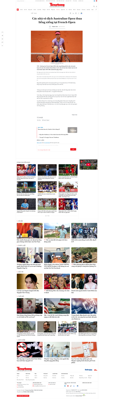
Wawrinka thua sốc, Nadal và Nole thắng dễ (49, 129)
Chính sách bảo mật (87, 382)
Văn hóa (70, 9)
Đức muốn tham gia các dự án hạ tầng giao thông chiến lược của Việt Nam (29, 241)
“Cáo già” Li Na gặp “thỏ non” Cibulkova (49, 137)
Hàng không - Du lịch (83, 377)
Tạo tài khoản (47, 142)
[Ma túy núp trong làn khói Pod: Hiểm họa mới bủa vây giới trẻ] (30, 349)
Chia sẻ (2, 35)
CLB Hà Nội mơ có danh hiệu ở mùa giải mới (46, 194)
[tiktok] (71, 386)
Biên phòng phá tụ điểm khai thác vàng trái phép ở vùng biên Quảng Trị (83, 265)
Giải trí (74, 9)
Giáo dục (78, 9)
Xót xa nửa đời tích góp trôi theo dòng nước (55, 241)
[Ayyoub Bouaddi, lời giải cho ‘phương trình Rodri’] (26, 204)
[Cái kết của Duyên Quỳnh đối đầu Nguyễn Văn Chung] (30, 281)
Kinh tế (25, 9)
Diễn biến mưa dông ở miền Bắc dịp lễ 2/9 (83, 241)
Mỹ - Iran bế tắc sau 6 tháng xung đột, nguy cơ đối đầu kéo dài (56, 316)
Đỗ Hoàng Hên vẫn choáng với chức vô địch (57, 291)
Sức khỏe (39, 9)
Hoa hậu (88, 9)
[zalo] (74, 386)
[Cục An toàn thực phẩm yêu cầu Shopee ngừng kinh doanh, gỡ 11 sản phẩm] (84, 349)
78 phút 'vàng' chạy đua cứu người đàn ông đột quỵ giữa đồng (56, 360)
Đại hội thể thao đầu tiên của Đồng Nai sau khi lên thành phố (25, 194)
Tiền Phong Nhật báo (50, 0)
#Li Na (38, 120)
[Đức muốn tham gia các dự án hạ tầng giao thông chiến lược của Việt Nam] (30, 230)
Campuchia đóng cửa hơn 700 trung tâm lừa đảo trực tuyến (67, 334)
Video (92, 9)
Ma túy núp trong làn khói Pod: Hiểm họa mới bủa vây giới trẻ (29, 360)
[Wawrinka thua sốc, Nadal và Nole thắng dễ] (72, 130)
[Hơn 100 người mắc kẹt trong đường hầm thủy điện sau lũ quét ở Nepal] (88, 326)
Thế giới (43, 9)
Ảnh (35, 373)
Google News (81, 13)
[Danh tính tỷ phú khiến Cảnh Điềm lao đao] (84, 281)
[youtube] (96, 1)
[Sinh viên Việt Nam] (88, 370)
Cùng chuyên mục (23, 162)
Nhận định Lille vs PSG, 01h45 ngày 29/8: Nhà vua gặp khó (67, 211)
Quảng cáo (80, 0)
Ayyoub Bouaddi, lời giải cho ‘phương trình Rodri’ (26, 211)
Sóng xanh (30, 9)
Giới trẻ (48, 9)
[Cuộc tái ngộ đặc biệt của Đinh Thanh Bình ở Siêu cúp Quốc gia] (68, 170)
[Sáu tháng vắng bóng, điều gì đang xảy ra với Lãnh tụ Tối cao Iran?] (30, 306)
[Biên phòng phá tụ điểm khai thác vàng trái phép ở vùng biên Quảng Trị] (84, 255)
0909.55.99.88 (37, 384)
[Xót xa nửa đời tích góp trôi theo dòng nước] (57, 230)
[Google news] (78, 386)
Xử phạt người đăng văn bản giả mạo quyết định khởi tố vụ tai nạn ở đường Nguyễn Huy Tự (29, 266)
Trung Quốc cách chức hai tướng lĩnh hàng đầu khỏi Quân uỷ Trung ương (46, 334)
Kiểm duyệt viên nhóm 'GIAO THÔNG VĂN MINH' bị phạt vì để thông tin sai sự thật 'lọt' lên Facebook (56, 266)
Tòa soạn (75, 0)
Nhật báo (28, 373)
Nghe (2, 32)
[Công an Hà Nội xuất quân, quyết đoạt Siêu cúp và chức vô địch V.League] (47, 204)
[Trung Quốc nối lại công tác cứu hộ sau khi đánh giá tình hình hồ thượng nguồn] (26, 326)
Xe (66, 9)
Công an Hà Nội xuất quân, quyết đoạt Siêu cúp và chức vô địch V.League (47, 211)
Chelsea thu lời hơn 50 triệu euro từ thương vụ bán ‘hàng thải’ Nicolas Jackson (47, 178)
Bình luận (2, 42)
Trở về (2, 45)
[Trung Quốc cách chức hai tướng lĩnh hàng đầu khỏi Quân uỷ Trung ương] (46, 326)
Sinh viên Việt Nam (60, 0)
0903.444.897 (52, 384)
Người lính (63, 9)
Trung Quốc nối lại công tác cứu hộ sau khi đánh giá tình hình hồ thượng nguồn (26, 335)
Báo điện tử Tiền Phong (57, 5)
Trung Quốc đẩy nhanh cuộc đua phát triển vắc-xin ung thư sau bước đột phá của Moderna (84, 317)
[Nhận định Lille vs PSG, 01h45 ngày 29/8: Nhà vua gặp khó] (68, 204)
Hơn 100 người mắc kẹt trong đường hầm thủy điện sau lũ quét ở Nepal (87, 334)
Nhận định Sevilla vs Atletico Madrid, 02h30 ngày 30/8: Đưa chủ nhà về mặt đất (26, 178)
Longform (54, 373)
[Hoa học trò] (95, 370)
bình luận (78, 13)
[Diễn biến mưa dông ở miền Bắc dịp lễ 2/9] (84, 230)
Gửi (73, 149)
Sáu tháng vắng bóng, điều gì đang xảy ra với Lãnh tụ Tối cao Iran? (29, 316)
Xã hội (21, 9)
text (73, 13)
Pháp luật (53, 9)
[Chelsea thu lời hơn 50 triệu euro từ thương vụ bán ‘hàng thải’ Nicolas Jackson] (47, 170)
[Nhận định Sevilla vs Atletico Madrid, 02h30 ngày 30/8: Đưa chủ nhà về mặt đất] (26, 170)
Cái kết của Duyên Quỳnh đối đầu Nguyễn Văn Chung (28, 291)
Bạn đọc (71, 377)
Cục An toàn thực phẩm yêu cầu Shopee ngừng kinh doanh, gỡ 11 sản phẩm (83, 360)
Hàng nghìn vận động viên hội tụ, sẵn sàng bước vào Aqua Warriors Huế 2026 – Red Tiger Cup (68, 195)
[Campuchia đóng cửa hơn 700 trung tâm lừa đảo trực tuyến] (67, 326)
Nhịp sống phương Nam (30, 379)
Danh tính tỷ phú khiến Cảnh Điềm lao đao (84, 291)
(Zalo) (41, 384)
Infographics (64, 373)
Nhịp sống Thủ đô (20, 379)
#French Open (45, 120)
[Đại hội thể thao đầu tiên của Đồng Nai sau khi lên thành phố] (26, 187)
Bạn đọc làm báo (23, 395)
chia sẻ (70, 13)
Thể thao (58, 9)
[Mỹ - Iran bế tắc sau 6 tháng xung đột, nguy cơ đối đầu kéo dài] (57, 306)
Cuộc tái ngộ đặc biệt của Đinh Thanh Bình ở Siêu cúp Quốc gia (68, 177)
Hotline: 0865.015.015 (39, 0)
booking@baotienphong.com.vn (40, 385)
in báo (76, 13)
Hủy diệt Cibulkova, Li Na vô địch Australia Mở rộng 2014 (53, 134)
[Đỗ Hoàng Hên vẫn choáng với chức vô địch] (57, 281)
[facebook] (94, 1)
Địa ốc (35, 9)
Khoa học (83, 9)
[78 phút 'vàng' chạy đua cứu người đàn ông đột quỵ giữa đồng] (57, 349)
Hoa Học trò (68, 0)
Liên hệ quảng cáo (37, 382)
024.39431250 (21, 387)
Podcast (46, 373)
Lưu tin (2, 39)
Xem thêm (96, 10)
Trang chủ (18, 10)
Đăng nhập (39, 142)
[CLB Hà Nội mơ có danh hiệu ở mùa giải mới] (47, 187)
